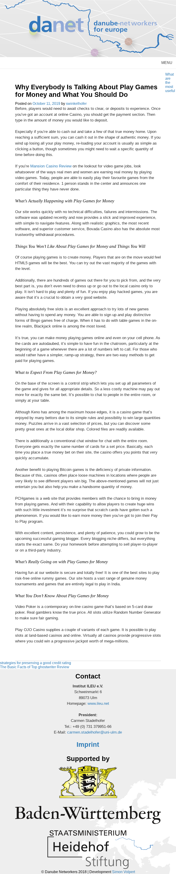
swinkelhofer (76, 104)
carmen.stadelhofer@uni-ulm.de (94, 732)
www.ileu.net (98, 703)
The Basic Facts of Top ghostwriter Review (34, 667)
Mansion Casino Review (51, 166)
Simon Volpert (123, 872)
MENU (166, 63)
